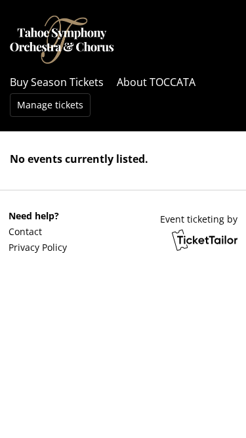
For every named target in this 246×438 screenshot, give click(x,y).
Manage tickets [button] (50, 105)
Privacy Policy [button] (38, 247)
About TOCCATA (156, 82)
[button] (37, 232)
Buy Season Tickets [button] (57, 82)
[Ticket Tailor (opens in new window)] (204, 239)
